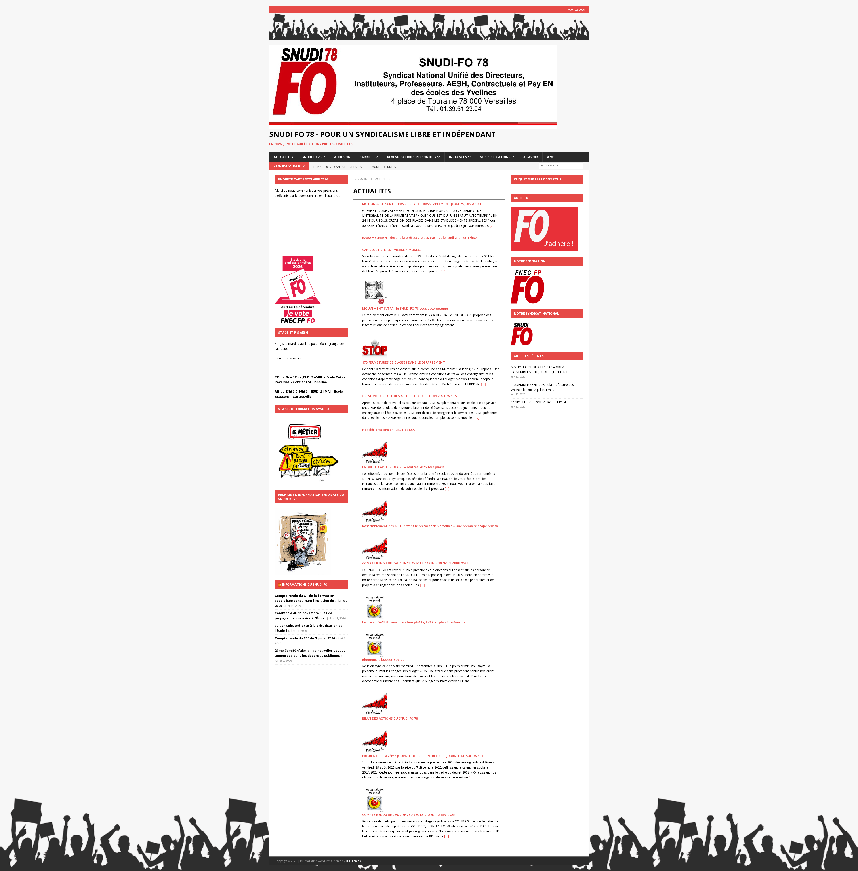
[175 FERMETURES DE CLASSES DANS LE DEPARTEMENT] (374, 347)
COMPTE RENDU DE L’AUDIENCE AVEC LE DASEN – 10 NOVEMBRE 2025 (415, 563)
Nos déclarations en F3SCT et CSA (388, 430)
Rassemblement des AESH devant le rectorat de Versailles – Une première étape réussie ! (431, 526)
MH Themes (353, 861)
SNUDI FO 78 (311, 157)
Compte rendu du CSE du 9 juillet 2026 (305, 638)
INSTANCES (458, 157)
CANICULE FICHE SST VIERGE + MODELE (391, 250)
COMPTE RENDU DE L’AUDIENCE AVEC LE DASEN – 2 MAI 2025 (408, 814)
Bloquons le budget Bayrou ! (384, 659)
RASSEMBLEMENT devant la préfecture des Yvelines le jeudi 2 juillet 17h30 (419, 237)
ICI (337, 195)
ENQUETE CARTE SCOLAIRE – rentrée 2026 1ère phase (403, 467)
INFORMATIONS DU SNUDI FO (304, 584)
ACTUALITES (283, 157)
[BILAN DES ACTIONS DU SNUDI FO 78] (374, 703)
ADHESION (342, 157)
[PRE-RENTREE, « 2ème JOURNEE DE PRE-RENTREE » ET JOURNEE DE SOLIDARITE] (374, 740)
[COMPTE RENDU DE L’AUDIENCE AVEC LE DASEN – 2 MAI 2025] (374, 799)
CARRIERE (367, 157)
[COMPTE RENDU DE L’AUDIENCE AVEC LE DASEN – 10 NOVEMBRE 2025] (374, 548)
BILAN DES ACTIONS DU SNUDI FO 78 (390, 718)
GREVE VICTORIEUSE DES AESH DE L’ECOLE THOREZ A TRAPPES (409, 396)
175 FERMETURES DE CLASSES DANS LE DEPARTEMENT (403, 362)
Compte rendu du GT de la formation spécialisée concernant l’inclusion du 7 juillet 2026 (311, 600)
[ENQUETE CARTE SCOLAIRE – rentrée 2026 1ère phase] (374, 452)
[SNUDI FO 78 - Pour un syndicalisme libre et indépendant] (429, 38)
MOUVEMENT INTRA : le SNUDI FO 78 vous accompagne (405, 308)
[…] (492, 225)
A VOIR (552, 157)
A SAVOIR (530, 157)
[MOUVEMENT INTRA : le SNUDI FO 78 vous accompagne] (374, 293)
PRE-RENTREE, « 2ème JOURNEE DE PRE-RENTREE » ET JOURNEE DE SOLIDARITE (423, 756)
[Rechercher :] (561, 165)
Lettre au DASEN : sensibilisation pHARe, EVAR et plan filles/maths (413, 622)
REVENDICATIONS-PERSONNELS (411, 157)
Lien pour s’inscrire (288, 358)
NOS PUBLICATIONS (495, 157)
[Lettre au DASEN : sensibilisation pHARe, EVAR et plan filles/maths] (374, 607)
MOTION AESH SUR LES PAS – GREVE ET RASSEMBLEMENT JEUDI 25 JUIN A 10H (421, 204)
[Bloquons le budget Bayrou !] (374, 644)
